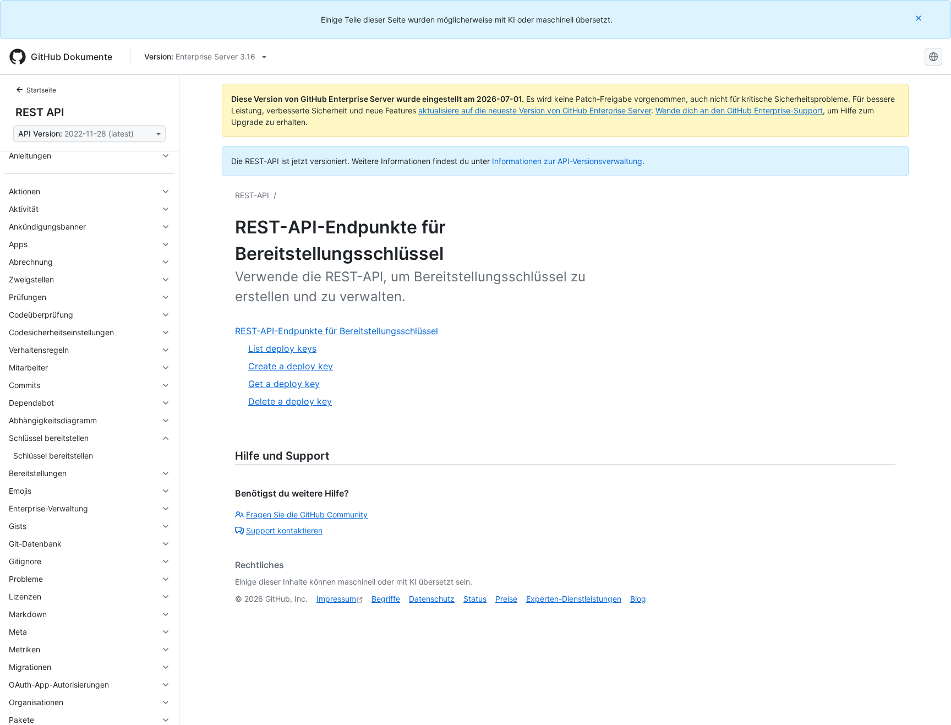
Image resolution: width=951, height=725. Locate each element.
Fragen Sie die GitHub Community (307, 514)
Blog (638, 598)
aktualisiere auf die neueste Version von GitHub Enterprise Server (534, 110)
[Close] (919, 18)
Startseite (41, 90)
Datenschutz (432, 598)
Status (475, 598)
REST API (39, 112)
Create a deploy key (290, 366)
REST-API (252, 195)
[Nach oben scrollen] (927, 701)
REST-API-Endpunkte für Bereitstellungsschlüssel (336, 330)
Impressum (336, 598)
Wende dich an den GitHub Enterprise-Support (739, 110)
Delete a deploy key (290, 401)
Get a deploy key (284, 383)
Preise (506, 598)
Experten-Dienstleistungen (573, 598)
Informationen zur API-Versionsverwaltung (567, 161)
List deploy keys (282, 348)
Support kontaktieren (284, 530)
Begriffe (385, 598)
